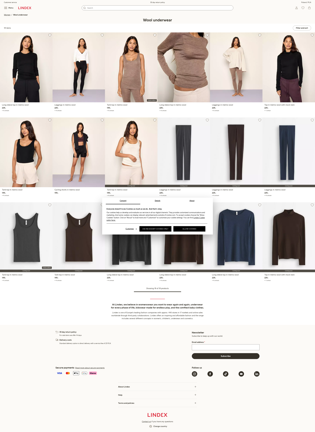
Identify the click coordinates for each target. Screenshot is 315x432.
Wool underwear (20, 15)
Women (7, 15)
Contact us (146, 421)
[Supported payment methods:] (123, 373)
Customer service (10, 2)
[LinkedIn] (257, 374)
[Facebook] (210, 374)
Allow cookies (189, 229)
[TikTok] (225, 374)
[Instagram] (194, 374)
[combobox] (157, 7)
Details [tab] (157, 201)
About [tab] (192, 201)
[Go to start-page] (24, 8)
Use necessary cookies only (155, 229)
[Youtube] (241, 374)
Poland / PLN (306, 2)
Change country (160, 426)
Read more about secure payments (90, 368)
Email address (198, 342)
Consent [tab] (123, 201)
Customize (130, 229)
